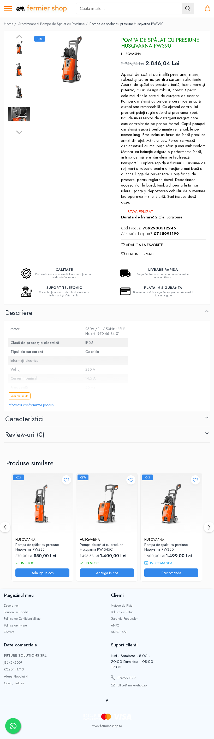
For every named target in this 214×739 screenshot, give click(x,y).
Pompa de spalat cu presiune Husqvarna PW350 (166, 547)
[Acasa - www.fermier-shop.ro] (42, 8)
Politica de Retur (122, 612)
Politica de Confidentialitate (22, 619)
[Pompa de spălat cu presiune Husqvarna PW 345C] (107, 504)
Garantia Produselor (124, 619)
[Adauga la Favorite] (66, 479)
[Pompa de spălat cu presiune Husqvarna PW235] (42, 504)
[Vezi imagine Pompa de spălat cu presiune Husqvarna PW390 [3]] (19, 114)
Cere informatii (139, 254)
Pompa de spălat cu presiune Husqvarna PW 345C (101, 547)
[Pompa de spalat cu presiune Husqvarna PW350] (171, 504)
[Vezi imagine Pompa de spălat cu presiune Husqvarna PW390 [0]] (19, 47)
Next (19, 131)
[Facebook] (107, 701)
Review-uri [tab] (24, 434)
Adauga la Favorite (144, 244)
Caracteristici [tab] (24, 419)
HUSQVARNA (131, 54)
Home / (10, 23)
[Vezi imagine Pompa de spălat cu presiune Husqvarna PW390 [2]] (19, 92)
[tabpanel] (70, 60)
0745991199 (126, 678)
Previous (19, 37)
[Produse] (8, 9)
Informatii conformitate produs (31, 405)
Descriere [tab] (18, 313)
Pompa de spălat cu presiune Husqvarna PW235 (37, 547)
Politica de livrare (15, 625)
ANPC (115, 625)
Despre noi (11, 605)
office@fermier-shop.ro (132, 685)
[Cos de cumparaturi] (207, 8)
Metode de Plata (122, 605)
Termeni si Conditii (16, 612)
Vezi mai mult (19, 396)
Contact (9, 632)
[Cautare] (188, 8)
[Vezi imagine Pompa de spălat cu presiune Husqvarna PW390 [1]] (19, 70)
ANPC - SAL (119, 632)
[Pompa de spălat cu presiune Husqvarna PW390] (70, 60)
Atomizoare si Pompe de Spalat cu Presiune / (53, 23)
